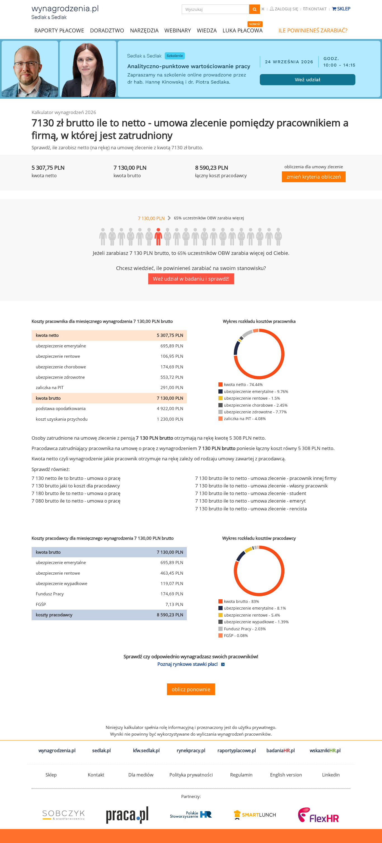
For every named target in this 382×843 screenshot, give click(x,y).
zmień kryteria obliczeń (314, 176)
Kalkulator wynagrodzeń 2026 (64, 112)
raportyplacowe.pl (237, 750)
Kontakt (317, 8)
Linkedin (331, 775)
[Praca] (127, 815)
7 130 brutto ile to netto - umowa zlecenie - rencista (251, 508)
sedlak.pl (101, 750)
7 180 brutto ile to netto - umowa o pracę (76, 493)
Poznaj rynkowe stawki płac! (187, 664)
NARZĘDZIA (144, 30)
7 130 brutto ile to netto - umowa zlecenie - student (250, 493)
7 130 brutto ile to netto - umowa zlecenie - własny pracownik (261, 485)
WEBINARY (177, 30)
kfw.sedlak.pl (146, 750)
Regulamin (241, 775)
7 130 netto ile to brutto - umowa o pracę (76, 478)
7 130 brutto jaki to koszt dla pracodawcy (76, 485)
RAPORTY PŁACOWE (59, 30)
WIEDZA (207, 30)
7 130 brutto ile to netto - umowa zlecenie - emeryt (250, 501)
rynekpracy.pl (191, 750)
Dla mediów (140, 775)
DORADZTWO (107, 30)
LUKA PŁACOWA (243, 30)
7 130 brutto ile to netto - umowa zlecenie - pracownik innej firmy (265, 478)
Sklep (343, 8)
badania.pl (281, 750)
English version (286, 775)
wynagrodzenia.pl (57, 750)
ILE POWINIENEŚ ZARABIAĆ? (313, 30)
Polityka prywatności (191, 775)
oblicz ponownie (191, 689)
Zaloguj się (286, 8)
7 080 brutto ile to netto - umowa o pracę (76, 501)
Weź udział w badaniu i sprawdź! (191, 278)
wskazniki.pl (325, 750)
